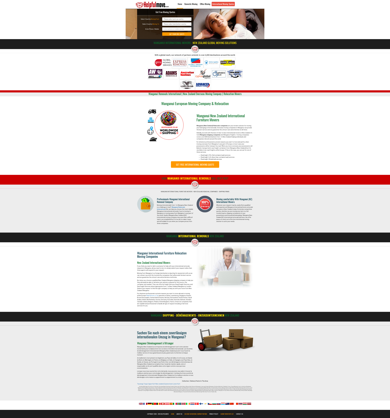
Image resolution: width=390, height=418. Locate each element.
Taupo (146, 384)
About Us (179, 414)
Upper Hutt (151, 384)
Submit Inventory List (227, 414)
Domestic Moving (191, 3)
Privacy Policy (213, 414)
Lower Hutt (176, 384)
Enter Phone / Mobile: (152, 29)
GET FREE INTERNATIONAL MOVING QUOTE (195, 164)
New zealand (160, 384)
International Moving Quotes (223, 3)
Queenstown (168, 384)
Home (180, 3)
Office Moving (205, 3)
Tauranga (140, 384)
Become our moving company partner (196, 414)
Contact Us (239, 414)
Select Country (150, 19)
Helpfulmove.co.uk (152, 295)
